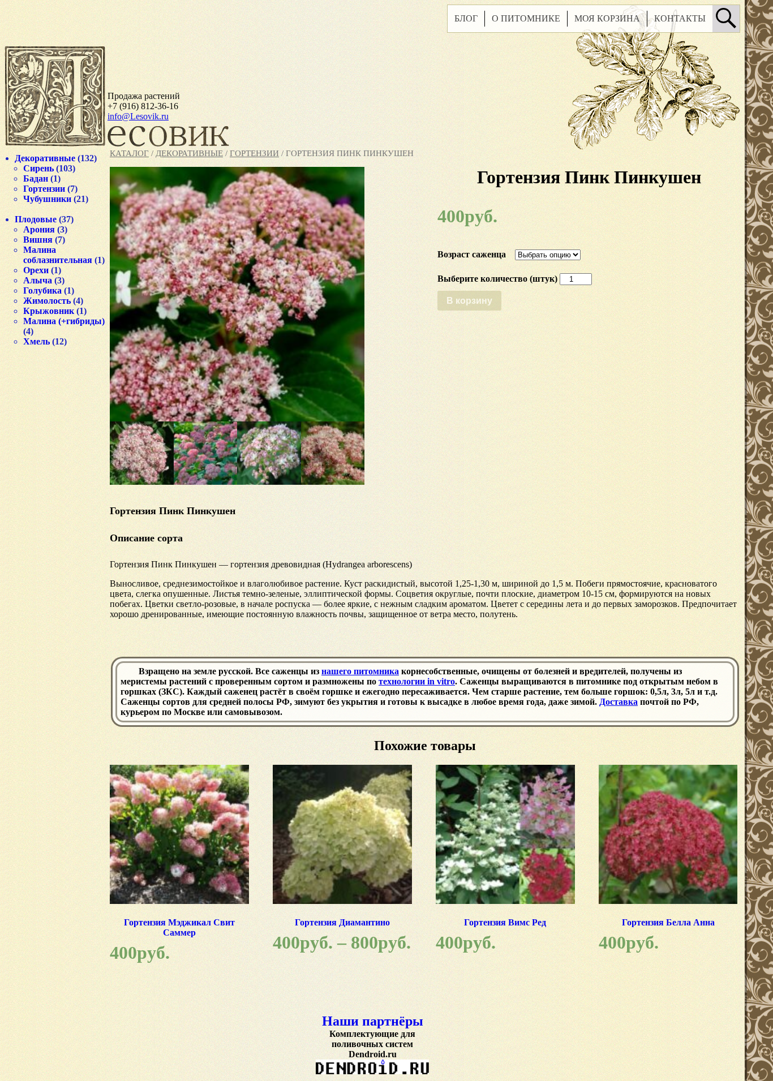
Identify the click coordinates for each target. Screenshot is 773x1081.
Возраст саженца (471, 254)
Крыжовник (48, 311)
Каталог (129, 153)
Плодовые (36, 219)
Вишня (38, 239)
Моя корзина (607, 18)
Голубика (42, 290)
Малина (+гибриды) (64, 321)
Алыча (37, 280)
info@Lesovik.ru (138, 116)
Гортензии (254, 153)
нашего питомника (360, 671)
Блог (466, 18)
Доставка (618, 702)
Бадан (35, 178)
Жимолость (47, 300)
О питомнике (526, 18)
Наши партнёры (372, 1021)
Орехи (36, 270)
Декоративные (189, 153)
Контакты (680, 18)
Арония (39, 229)
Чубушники (47, 199)
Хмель (36, 341)
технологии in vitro (417, 681)
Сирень (38, 168)
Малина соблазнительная (57, 255)
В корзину (469, 300)
